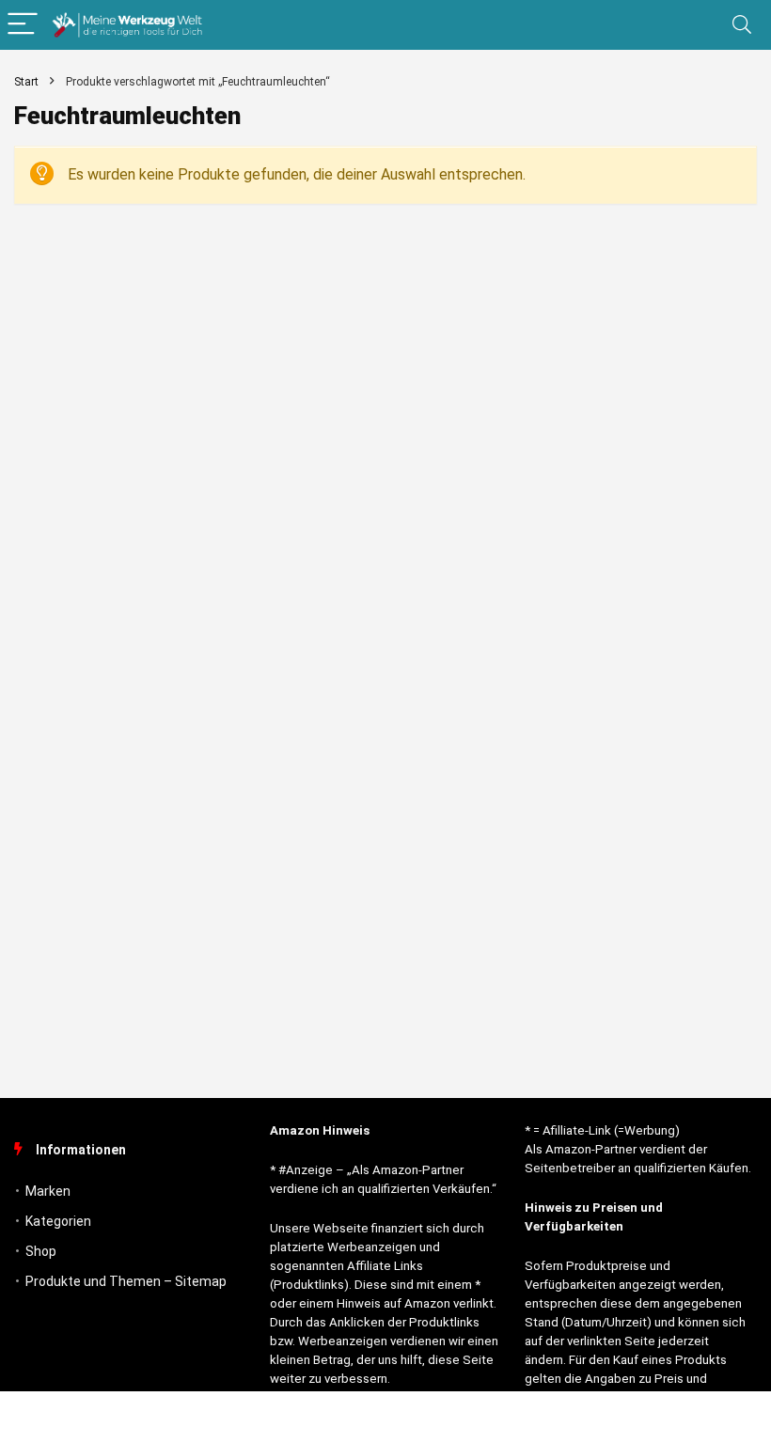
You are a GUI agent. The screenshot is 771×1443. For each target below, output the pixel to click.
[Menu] (22, 25)
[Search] (741, 25)
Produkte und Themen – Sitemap (126, 1281)
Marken (48, 1191)
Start (26, 81)
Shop (40, 1251)
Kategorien (58, 1221)
